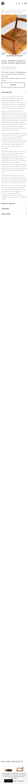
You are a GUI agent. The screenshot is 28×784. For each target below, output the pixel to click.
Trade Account (21, 72)
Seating (13, 10)
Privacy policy (20, 780)
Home (2, 10)
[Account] (16, 3)
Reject (14, 780)
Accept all (8, 780)
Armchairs (18, 10)
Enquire (13, 85)
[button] (6, 55)
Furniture (8, 10)
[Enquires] (19, 3)
